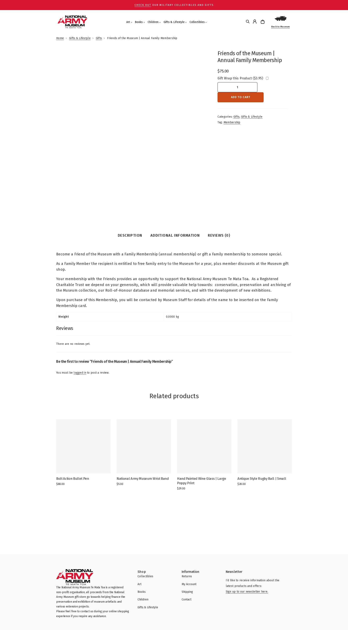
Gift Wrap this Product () (240, 78)
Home (60, 38)
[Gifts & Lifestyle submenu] (186, 22)
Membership (232, 122)
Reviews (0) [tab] (219, 235)
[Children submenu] (160, 22)
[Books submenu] (144, 22)
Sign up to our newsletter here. (247, 591)
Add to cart (240, 97)
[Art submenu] (131, 22)
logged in (80, 372)
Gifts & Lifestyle (80, 38)
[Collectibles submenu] (206, 22)
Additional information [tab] (175, 235)
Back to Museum (280, 26)
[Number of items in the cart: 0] (263, 22)
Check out (143, 4)
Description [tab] (130, 235)
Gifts (99, 38)
